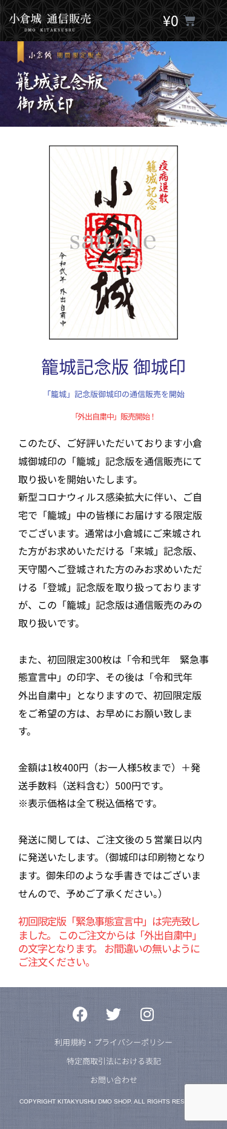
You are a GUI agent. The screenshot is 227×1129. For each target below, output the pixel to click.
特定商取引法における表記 (114, 1061)
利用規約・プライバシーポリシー (113, 1042)
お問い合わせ (113, 1079)
